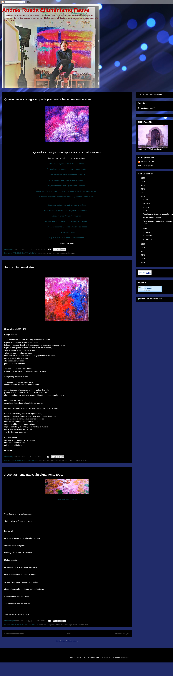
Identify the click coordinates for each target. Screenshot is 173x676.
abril (145, 211)
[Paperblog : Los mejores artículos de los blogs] (145, 274)
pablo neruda (70, 253)
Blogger (126, 657)
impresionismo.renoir (57, 253)
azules (52, 460)
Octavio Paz (78, 460)
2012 (143, 189)
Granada (147, 290)
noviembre (148, 235)
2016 (143, 248)
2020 (143, 262)
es (149, 288)
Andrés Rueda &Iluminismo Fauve (45, 10)
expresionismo (67, 460)
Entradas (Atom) (72, 640)
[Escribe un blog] (56, 249)
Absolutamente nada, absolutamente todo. (33, 474)
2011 (143, 185)
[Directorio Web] (150, 299)
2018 (143, 255)
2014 (143, 196)
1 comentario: (38, 456)
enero (146, 200)
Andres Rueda (147, 162)
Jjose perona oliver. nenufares (57, 624)
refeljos (81, 624)
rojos (85, 460)
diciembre (147, 239)
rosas (86, 624)
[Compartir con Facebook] (61, 249)
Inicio (69, 633)
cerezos (45, 253)
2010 (143, 182)
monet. (75, 624)
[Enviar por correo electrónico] (54, 249)
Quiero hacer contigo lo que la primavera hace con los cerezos (47, 99)
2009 (143, 178)
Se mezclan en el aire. (19, 267)
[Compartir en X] (59, 249)
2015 (143, 244)
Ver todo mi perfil (145, 165)
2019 (143, 259)
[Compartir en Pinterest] (64, 249)
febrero (146, 203)
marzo (146, 207)
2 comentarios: (40, 249)
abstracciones (44, 460)
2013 (143, 193)
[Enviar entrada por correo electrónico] (49, 249)
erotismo (58, 460)
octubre (146, 232)
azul (40, 253)
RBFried (103, 657)
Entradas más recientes (14, 633)
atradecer (42, 624)
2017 (143, 251)
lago (70, 624)
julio (145, 228)
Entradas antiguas (121, 633)
